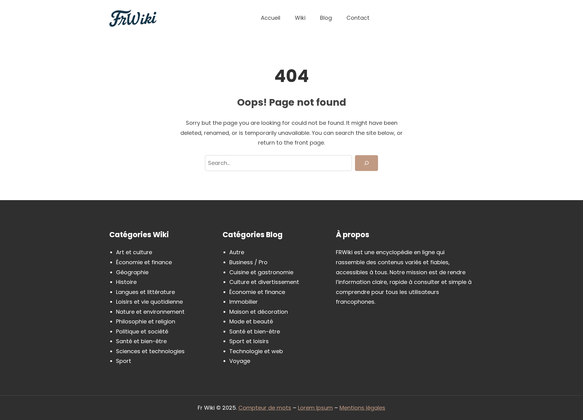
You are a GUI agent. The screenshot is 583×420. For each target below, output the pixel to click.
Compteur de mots (264, 407)
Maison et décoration (258, 312)
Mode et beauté (251, 321)
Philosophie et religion (145, 321)
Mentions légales (362, 407)
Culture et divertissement (264, 282)
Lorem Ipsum (315, 407)
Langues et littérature (145, 292)
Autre (236, 252)
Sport (123, 361)
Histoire (126, 282)
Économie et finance (144, 262)
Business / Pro (248, 262)
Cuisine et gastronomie (261, 272)
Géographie (132, 272)
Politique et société (142, 331)
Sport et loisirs (249, 341)
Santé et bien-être (141, 341)
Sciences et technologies (150, 351)
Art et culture (134, 252)
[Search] (366, 163)
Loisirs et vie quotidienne (149, 302)
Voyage (239, 361)
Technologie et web (256, 351)
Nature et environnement (150, 312)
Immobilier (243, 302)
